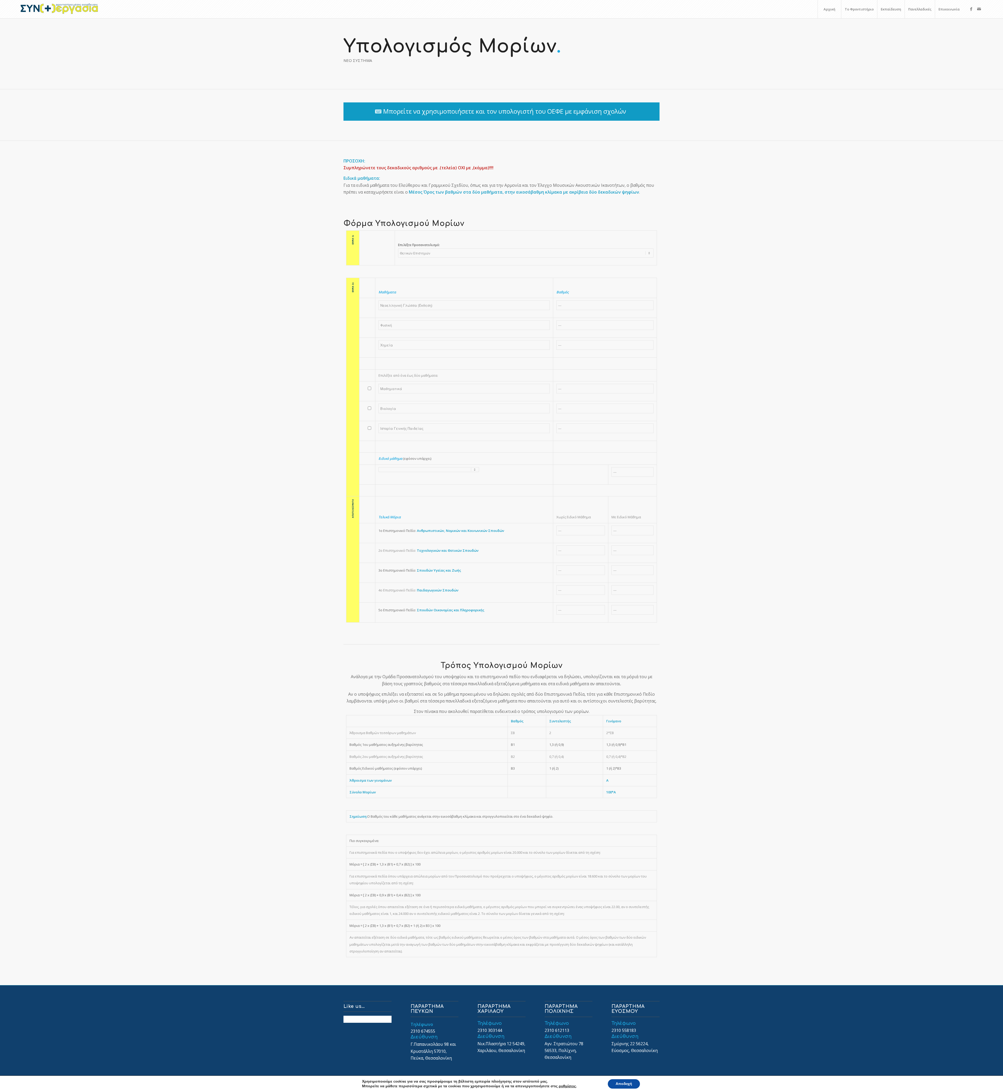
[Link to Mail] (979, 9)
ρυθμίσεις (567, 1086)
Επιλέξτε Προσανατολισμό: (419, 245)
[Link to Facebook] (971, 9)
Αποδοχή (624, 1083)
